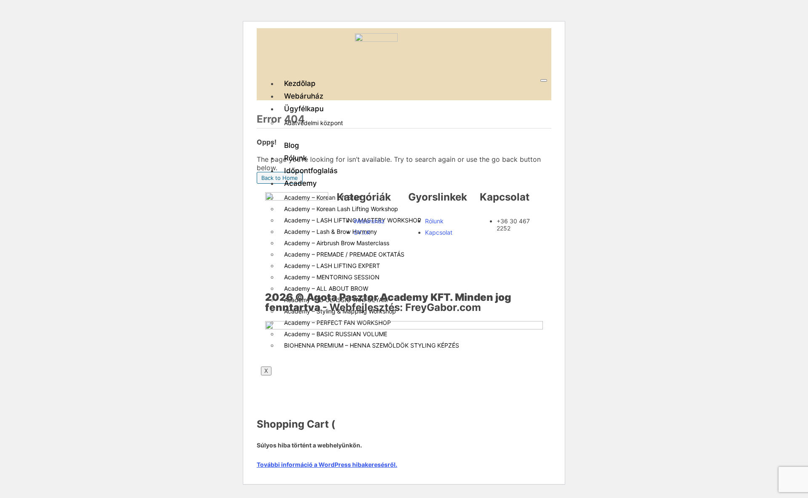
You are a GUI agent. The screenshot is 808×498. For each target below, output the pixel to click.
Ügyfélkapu (304, 108)
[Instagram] (275, 263)
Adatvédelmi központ (313, 122)
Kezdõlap (300, 83)
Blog (291, 145)
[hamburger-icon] (543, 80)
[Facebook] (275, 240)
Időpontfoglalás (311, 170)
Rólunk (295, 158)
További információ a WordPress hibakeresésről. (327, 464)
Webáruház (303, 96)
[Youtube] (298, 240)
